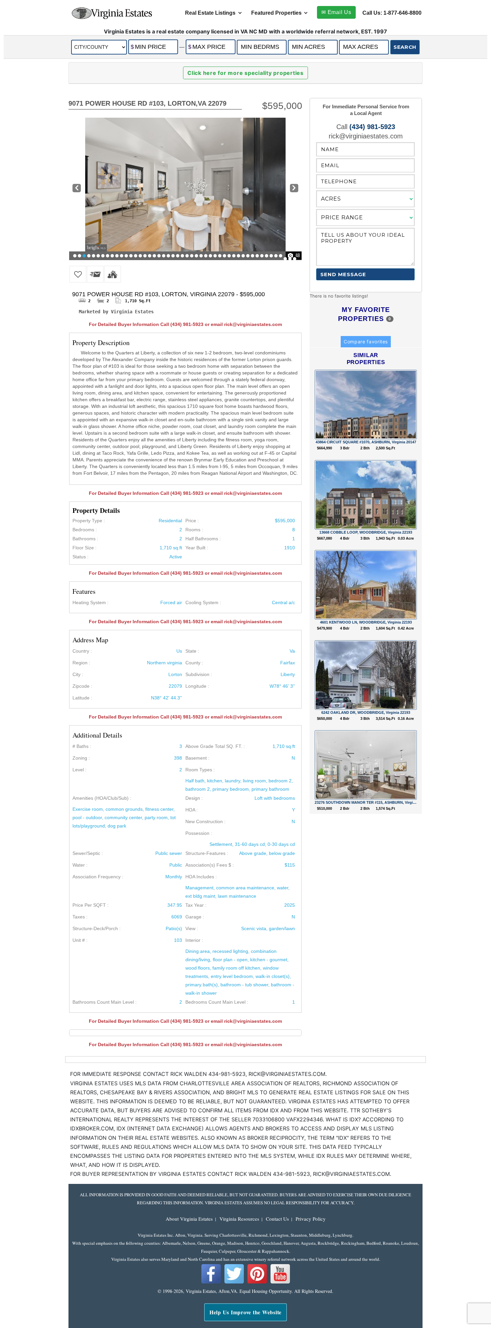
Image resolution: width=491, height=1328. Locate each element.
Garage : (194, 916)
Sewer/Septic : (87, 853)
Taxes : (80, 916)
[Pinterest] (257, 1282)
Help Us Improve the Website (245, 1312)
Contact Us (277, 1218)
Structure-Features (205, 853)
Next (294, 188)
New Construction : (205, 821)
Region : (81, 662)
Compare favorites (366, 341)
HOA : (191, 809)
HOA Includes (199, 876)
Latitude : (82, 697)
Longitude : (197, 686)
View (190, 928)
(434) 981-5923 (372, 126)
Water (78, 865)
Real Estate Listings (210, 13)
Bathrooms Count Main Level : (104, 1002)
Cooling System (201, 602)
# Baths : (81, 746)
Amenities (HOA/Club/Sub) (100, 798)
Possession (197, 833)
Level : (79, 769)
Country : (82, 651)
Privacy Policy (311, 1218)
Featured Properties (276, 13)
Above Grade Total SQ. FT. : (215, 746)
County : (194, 662)
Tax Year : (195, 905)
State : (192, 651)
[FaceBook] (211, 1282)
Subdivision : (198, 674)
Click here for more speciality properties (245, 73)
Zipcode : (82, 686)
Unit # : (80, 940)
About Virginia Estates (189, 1218)
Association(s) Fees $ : (209, 865)
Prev (75, 188)
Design (192, 798)
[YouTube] (280, 1282)
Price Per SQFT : (90, 905)
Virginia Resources (239, 1218)
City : (77, 674)
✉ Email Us (336, 12)
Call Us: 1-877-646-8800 (392, 13)
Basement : (197, 758)
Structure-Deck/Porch (95, 928)
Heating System (89, 602)
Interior (192, 940)
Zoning (79, 758)
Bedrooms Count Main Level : (216, 1002)
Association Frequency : (97, 876)
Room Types (198, 769)
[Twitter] (234, 1282)
